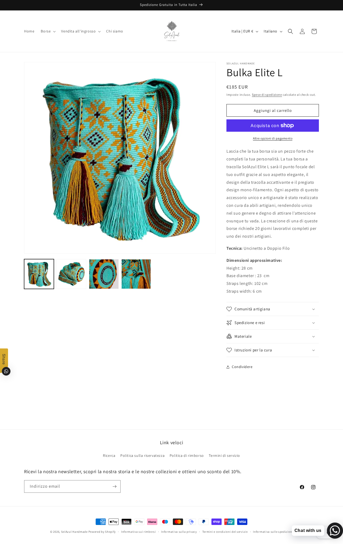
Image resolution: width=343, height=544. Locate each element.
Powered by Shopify (102, 532)
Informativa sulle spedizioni (273, 532)
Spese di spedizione (267, 95)
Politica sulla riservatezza (142, 455)
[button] (48, 31)
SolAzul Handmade (74, 532)
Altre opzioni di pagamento (272, 138)
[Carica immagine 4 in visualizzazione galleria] (136, 274)
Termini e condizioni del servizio (225, 532)
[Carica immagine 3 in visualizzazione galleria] (104, 274)
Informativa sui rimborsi (138, 532)
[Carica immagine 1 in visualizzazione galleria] (39, 274)
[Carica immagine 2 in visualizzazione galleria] (71, 274)
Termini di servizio (224, 455)
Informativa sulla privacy (179, 532)
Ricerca (109, 455)
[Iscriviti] (114, 486)
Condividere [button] (242, 366)
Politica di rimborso (187, 455)
